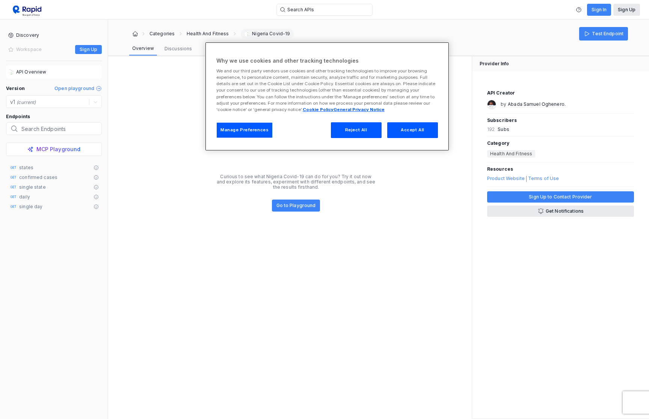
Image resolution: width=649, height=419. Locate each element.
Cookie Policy (318, 109)
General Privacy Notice (359, 109)
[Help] (579, 10)
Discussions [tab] (178, 48)
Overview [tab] (143, 48)
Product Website (506, 178)
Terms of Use (543, 178)
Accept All (412, 129)
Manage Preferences (244, 129)
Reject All (356, 129)
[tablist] (162, 49)
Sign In (599, 9)
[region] (327, 96)
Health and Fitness (208, 33)
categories (162, 33)
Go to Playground (296, 205)
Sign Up (626, 9)
